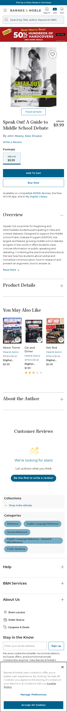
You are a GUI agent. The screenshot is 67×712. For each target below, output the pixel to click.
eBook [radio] (12, 158)
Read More (9, 269)
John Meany (15, 136)
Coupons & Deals (18, 627)
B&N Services (15, 583)
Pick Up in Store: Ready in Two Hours (33, 2)
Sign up (56, 645)
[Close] (62, 667)
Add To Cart (33, 172)
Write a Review (12, 142)
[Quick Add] (18, 340)
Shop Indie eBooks (20, 505)
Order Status (16, 619)
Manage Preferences (33, 694)
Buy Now (33, 182)
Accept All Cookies (33, 704)
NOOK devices (42, 193)
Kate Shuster (33, 136)
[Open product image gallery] (33, 77)
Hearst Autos (10, 351)
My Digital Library (36, 196)
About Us (11, 599)
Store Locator (16, 612)
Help (7, 567)
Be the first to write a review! (33, 478)
